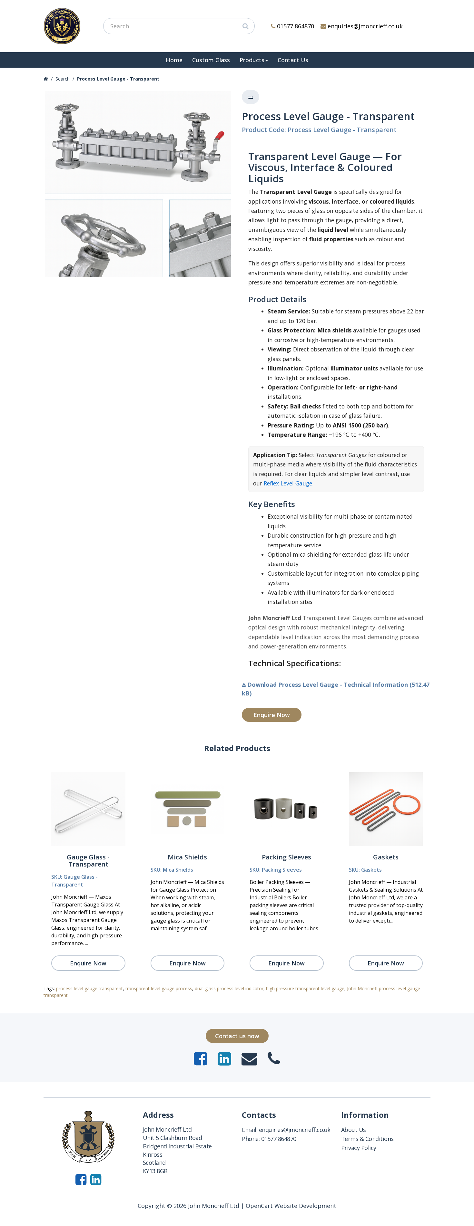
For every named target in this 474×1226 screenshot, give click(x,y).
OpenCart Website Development (291, 1206)
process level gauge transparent (89, 988)
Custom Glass (211, 60)
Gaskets (386, 857)
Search (62, 79)
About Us (353, 1130)
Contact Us (293, 60)
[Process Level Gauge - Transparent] (138, 184)
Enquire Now (271, 715)
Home (174, 60)
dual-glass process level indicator (229, 988)
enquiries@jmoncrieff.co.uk (365, 26)
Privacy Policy (358, 1148)
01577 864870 (295, 26)
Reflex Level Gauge (288, 483)
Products (252, 60)
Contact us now (237, 1036)
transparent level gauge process (158, 988)
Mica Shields (187, 857)
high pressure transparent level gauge (305, 988)
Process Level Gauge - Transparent (118, 79)
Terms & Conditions (367, 1139)
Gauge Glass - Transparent (88, 860)
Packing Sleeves (286, 857)
